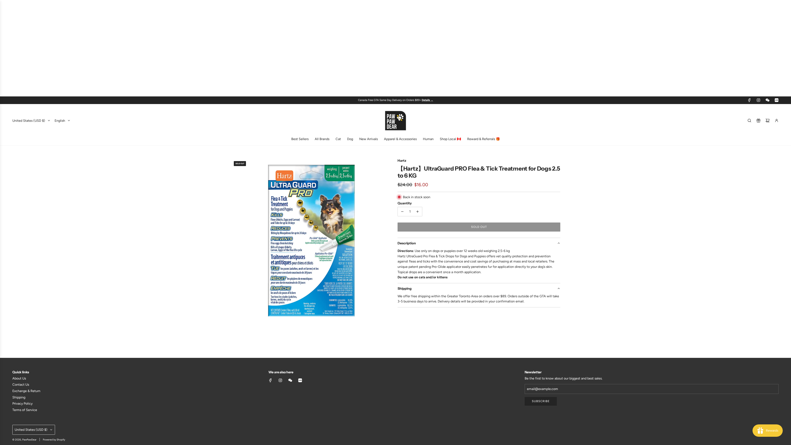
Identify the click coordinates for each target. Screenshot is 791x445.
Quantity (405, 203)
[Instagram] (758, 100)
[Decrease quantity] (402, 211)
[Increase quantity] (417, 211)
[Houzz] (776, 100)
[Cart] (767, 120)
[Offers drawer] (758, 120)
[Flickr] (767, 100)
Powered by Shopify (54, 439)
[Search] (749, 120)
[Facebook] (749, 100)
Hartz (402, 160)
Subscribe (541, 401)
